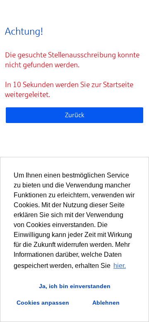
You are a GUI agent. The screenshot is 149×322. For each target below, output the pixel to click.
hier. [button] (119, 265)
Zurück (74, 114)
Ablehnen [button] (106, 302)
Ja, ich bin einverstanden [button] (75, 286)
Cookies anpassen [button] (43, 302)
